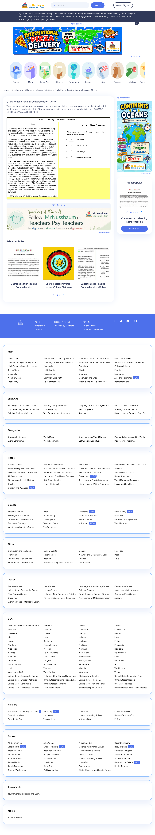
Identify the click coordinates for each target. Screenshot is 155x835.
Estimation (119, 374)
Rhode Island (120, 660)
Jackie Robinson (15, 766)
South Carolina (14, 664)
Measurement (49, 374)
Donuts (82, 551)
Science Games (15, 511)
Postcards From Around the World (129, 437)
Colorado (83, 629)
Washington (119, 668)
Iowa (116, 637)
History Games (15, 464)
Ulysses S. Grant (86, 754)
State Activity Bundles (89, 676)
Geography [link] (74, 82)
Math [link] (30, 82)
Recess (82, 558)
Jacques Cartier (15, 750)
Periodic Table (85, 519)
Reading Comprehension (54, 405)
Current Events (50, 551)
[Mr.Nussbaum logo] (33, 5)
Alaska (82, 625)
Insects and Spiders (88, 515)
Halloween (48, 715)
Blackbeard (16, 746)
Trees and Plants (50, 523)
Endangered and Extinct (19, 515)
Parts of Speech (86, 409)
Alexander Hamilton (123, 754)
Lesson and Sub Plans (124, 484)
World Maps (48, 437)
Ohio (116, 656)
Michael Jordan (50, 758)
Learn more (134, 228)
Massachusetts (50, 645)
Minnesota (119, 645)
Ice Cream (13, 554)
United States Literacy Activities (22, 680)
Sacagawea (84, 766)
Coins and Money (122, 366)
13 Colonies (84, 464)
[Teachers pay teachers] (135, 321)
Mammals (118, 515)
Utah (10, 668)
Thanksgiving (49, 719)
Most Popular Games (17, 594)
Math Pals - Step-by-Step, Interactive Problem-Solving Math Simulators (40, 362)
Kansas (11, 641)
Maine (117, 641)
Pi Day (117, 719)
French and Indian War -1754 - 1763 (130, 464)
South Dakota (49, 664)
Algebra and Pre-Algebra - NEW (93, 381)
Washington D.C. (15, 672)
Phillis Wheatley (50, 770)
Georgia (82, 633)
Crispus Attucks (53, 746)
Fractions (118, 370)
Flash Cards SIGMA (123, 358)
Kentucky (47, 641)
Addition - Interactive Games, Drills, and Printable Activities (105, 362)
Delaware (12, 633)
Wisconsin (83, 672)
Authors (82, 413)
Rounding (83, 366)
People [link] (117, 82)
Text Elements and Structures (56, 413)
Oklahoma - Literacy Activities (38, 90)
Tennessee (84, 664)
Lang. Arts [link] (44, 82)
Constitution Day (122, 711)
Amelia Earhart (14, 754)
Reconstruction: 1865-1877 (91, 472)
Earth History (123, 511)
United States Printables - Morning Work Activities (30, 687)
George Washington (17, 770)
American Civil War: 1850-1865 (57, 472)
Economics (87, 476)
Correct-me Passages (21, 488)
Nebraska (118, 648)
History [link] (59, 82)
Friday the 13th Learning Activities (26, 711)
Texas (117, 664)
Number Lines (14, 377)
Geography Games (17, 437)
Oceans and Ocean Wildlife (20, 519)
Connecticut (120, 629)
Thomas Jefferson (16, 758)
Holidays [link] (132, 82)
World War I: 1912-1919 (124, 472)
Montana (83, 648)
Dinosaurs (86, 511)
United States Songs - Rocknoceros (130, 687)
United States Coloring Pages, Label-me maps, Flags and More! (72, 680)
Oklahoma (16, 90)
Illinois (46, 637)
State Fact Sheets (51, 687)
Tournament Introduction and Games (24, 793)
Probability (13, 381)
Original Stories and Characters (22, 413)
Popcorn (47, 558)
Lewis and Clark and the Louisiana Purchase (98, 468)
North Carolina (50, 656)
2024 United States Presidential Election (29, 625)
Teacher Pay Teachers (64, 325)
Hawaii (117, 633)
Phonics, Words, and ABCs (126, 405)
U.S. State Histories (52, 480)
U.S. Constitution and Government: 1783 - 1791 (64, 468)
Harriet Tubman (121, 766)
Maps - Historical (51, 484)
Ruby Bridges (123, 746)
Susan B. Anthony (122, 743)
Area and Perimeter (126, 377)
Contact (38, 329)
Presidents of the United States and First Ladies (64, 476)
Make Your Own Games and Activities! (63, 594)
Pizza (116, 554)
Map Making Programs (124, 440)
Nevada (11, 652)
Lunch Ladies (49, 554)
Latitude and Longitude (90, 440)
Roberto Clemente (52, 750)
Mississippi (13, 648)
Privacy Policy (89, 325)
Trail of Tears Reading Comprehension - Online (76, 90)
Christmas (12, 598)
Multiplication (49, 370)
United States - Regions (90, 680)
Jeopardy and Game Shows (126, 590)
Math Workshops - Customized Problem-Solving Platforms (105, 358)
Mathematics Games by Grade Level (63, 358)
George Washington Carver (91, 746)
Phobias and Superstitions (20, 558)
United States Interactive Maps (128, 676)
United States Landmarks (19, 683)
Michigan (83, 645)
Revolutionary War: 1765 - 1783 (21, 468)
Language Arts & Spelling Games (94, 405)
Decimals (12, 374)
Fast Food (119, 551)
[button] (57, 295)
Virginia (82, 668)
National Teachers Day (124, 715)
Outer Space (49, 519)
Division (82, 370)
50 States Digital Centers (90, 687)
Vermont (47, 668)
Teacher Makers (15, 817)
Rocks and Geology (17, 523)
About (37, 321)
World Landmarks (51, 440)
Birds (45, 511)
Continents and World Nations (92, 437)
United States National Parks (92, 683)
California (47, 629)
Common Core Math (52, 377)
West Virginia (49, 672)
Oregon (47, 660)
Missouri (47, 648)
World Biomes (120, 523)
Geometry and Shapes (89, 377)
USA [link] (103, 82)
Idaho (10, 637)
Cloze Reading (50, 409)
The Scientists (49, 527)
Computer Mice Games (125, 594)
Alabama (47, 625)
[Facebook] (114, 321)
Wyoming (118, 672)
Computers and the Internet (20, 551)
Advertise (87, 321)
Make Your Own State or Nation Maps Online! (66, 676)
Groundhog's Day (16, 715)
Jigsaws (118, 598)
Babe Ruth (48, 766)
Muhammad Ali (85, 743)
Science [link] (88, 82)
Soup (116, 558)
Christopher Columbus (89, 750)
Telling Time (13, 370)
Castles (11, 484)
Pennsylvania (85, 660)
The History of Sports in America (93, 480)
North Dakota (85, 656)
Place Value (48, 366)
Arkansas (12, 629)
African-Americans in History (21, 480)
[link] (16, 70)
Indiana (82, 637)
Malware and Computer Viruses (93, 554)
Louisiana (83, 641)
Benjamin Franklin (51, 754)
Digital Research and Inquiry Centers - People (103, 770)
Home (6, 90)
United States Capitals (124, 680)
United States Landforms (54, 683)
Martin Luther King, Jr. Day (90, 715)
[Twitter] (121, 321)
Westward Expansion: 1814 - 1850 (23, 472)
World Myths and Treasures (126, 480)
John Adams (48, 743)
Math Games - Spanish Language (23, 366)
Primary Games (15, 586)
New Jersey (84, 652)
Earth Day (50, 711)
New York (12, 656)
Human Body (49, 515)
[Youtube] (128, 321)
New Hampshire (50, 652)
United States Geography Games (23, 590)
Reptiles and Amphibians (125, 519)
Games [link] (16, 82)
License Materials (62, 321)
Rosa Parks (48, 762)
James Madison (15, 762)
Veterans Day (85, 719)
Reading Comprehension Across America (30, 405)
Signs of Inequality (51, 381)
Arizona (117, 625)
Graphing (83, 374)
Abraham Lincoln (122, 758)
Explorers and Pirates (53, 464)
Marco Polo (84, 762)
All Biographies (15, 476)
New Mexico (120, 652)
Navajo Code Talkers (126, 762)
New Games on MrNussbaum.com (94, 598)
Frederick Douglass (123, 750)
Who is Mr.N (40, 325)
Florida (46, 633)
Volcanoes (87, 523)
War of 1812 (119, 468)
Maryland (12, 645)
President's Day (15, 719)
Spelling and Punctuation (125, 409)
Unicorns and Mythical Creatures (58, 562)
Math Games (13, 358)
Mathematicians (121, 381)
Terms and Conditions (93, 329)
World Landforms (16, 440)
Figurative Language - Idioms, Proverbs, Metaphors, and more (36, 409)
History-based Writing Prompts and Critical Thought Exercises (107, 484)
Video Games (85, 562)
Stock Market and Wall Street (21, 562)
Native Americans (122, 476)
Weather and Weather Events (21, 527)
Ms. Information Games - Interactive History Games (66, 598)
